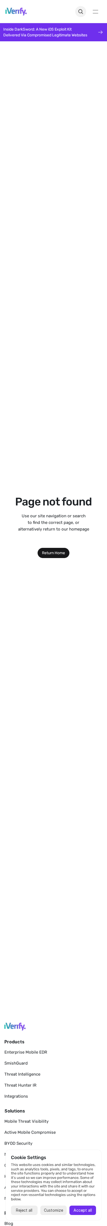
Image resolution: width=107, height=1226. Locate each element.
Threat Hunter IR (20, 1085)
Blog (8, 1223)
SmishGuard (16, 1063)
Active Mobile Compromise (30, 1132)
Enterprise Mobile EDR (25, 1052)
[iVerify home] (15, 1026)
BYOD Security (18, 1143)
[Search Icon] (80, 11)
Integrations (16, 1096)
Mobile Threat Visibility (26, 1121)
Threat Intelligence (22, 1074)
